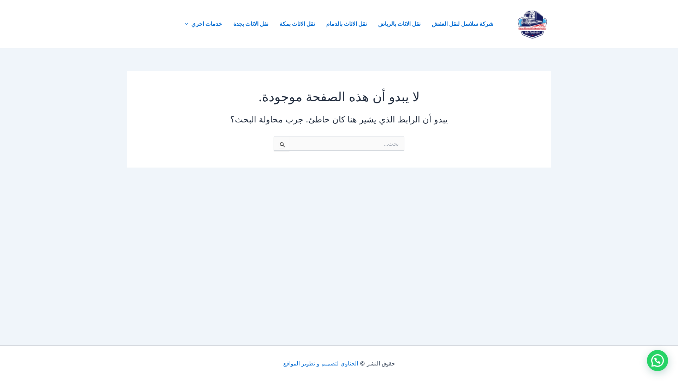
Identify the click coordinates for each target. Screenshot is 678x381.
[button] (188, 24)
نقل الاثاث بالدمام (346, 24)
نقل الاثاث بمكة (297, 24)
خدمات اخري (206, 24)
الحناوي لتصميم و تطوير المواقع (320, 363)
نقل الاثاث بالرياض (399, 24)
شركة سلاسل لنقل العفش (462, 24)
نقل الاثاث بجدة (250, 24)
